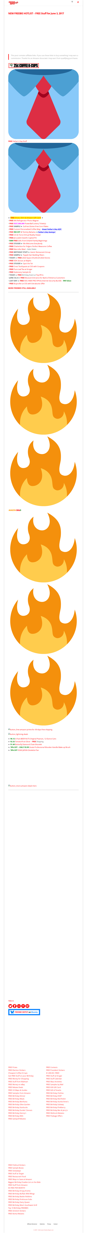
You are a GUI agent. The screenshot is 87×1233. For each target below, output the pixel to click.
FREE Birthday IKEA (15, 1116)
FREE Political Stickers (16, 1165)
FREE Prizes (12, 1067)
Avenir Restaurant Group (40, 252)
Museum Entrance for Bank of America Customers (45, 278)
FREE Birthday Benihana (17, 1101)
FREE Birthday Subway (55, 1104)
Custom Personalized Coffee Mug (27, 229)
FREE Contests (52, 1067)
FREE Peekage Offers (54, 1116)
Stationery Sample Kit (22, 272)
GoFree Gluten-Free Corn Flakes (35, 226)
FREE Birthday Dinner (16, 1096)
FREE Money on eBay (16, 1084)
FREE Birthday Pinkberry (55, 1107)
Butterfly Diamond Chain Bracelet (26, 744)
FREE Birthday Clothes (55, 1093)
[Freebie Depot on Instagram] (27, 1007)
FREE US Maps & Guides (17, 1090)
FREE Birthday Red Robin (56, 1099)
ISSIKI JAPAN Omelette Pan (24, 750)
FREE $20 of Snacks (53, 1090)
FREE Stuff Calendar (54, 1079)
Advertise (42, 1224)
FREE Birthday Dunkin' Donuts (20, 1110)
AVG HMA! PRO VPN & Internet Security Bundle (42, 281)
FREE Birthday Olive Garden (19, 1104)
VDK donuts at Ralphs (22, 260)
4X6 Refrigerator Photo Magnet (26, 220)
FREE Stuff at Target (16, 1173)
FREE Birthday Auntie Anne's (57, 1101)
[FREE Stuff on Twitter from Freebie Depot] (10, 1007)
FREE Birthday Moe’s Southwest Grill (22, 1205)
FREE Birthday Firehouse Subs (20, 1199)
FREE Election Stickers (17, 1070)
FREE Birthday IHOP (54, 1096)
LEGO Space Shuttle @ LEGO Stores (36, 258)
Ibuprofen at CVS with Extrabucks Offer (29, 283)
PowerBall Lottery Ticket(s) (30, 223)
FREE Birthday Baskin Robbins (20, 1196)
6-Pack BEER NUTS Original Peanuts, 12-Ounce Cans (33, 739)
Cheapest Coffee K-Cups (17, 1073)
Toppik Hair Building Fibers (33, 255)
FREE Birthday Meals (16, 1099)
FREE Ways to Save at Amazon (20, 1179)
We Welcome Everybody (32, 243)
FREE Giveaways (14, 1171)
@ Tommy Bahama (25, 232)
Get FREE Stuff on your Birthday (21, 1076)
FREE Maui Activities (54, 1081)
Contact (56, 1224)
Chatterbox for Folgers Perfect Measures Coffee (33, 246)
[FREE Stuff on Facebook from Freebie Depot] (15, 1007)
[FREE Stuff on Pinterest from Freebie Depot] (23, 1007)
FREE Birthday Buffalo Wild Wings (21, 1194)
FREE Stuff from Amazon (18, 1185)
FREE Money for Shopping (18, 1079)
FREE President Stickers (55, 1070)
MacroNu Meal (19, 249)
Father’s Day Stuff (20, 141)
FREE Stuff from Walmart (18, 1081)
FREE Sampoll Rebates (17, 1119)
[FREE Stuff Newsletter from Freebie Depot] (19, 1007)
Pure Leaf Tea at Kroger (23, 269)
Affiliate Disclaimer (32, 1224)
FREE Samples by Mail (54, 1084)
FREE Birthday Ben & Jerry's (57, 1110)
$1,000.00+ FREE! (52, 1073)
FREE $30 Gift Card (53, 1087)
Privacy (49, 1224)
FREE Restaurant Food (17, 1176)
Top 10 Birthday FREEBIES (18, 1208)
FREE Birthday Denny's (17, 1113)
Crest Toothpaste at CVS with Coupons (29, 266)
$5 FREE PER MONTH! (16, 1188)
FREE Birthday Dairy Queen (19, 1202)
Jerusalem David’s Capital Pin (25, 238)
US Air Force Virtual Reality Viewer (27, 235)
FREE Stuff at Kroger (54, 1076)
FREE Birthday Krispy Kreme (19, 1191)
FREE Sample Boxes (16, 1168)
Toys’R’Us (40, 275)
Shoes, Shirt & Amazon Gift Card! (25, 218)
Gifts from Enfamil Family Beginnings (32, 241)
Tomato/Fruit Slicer (20, 741)
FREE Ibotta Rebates (16, 1213)
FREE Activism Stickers (17, 1211)
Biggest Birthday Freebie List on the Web (24, 1182)
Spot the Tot (28, 263)
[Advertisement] (43, 34)
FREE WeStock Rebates (55, 1113)
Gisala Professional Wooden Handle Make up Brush (40, 747)
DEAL (15, 510)
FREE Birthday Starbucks (18, 1107)
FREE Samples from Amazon (19, 1093)
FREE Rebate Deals (15, 1087)
